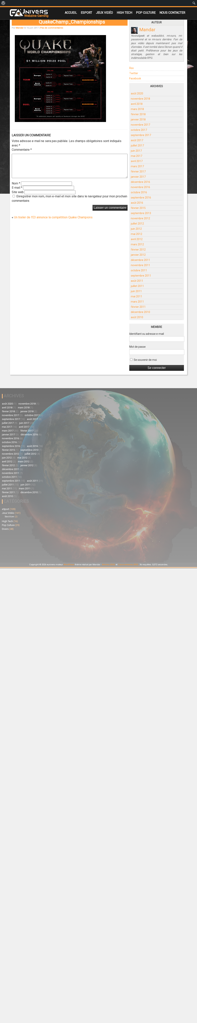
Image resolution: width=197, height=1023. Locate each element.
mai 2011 (136, 296)
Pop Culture (146, 12)
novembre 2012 (140, 218)
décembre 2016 (140, 181)
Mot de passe (137, 346)
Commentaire (22, 149)
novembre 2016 (140, 187)
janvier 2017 (138, 176)
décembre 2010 (140, 312)
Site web (18, 192)
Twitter (133, 73)
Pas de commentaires (51, 28)
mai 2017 (136, 155)
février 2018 (138, 114)
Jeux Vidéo (104, 12)
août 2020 (137, 93)
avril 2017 (137, 161)
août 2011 (137, 280)
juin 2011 (136, 291)
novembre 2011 (140, 265)
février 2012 (138, 249)
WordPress (68, 564)
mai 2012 (136, 234)
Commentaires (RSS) (128, 564)
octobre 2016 (139, 192)
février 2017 (138, 171)
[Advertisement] (95, 534)
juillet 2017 (137, 145)
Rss (131, 68)
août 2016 (137, 202)
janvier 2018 (138, 119)
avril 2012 (137, 239)
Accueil (71, 12)
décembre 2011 (140, 260)
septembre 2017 (141, 135)
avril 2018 (137, 103)
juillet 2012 (137, 223)
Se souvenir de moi (145, 359)
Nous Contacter (172, 12)
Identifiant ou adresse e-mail (146, 333)
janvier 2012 (138, 254)
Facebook (135, 78)
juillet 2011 (137, 286)
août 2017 (137, 140)
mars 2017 (137, 166)
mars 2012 (137, 244)
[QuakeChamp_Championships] (60, 121)
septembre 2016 (141, 197)
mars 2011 (137, 301)
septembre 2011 (141, 275)
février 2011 (138, 306)
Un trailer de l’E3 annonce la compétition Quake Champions (53, 217)
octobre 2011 (139, 270)
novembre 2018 (140, 98)
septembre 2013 (141, 213)
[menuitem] (3, 3)
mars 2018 (137, 109)
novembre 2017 (140, 124)
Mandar (19, 28)
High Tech (124, 12)
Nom (16, 183)
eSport (86, 12)
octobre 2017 (139, 129)
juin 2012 (136, 228)
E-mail (17, 187)
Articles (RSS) (108, 564)
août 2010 (137, 317)
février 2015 (138, 207)
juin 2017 (136, 150)
